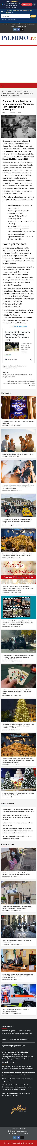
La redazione (6, 24)
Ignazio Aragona (19, 1046)
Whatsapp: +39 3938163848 (19, 26)
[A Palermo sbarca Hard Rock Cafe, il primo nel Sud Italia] (18, 407)
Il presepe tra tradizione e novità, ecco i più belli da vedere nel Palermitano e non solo (17, 554)
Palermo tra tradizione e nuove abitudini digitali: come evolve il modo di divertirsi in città (17, 691)
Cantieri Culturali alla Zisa (14, 366)
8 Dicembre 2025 (16, 797)
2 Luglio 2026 (15, 425)
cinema (15, 368)
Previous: (17, 374)
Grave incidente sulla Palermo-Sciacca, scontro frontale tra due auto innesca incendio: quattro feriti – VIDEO (18, 657)
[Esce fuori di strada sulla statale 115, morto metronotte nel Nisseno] (18, 995)
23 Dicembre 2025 (16, 592)
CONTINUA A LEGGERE (18, 326)
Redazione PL (7, 113)
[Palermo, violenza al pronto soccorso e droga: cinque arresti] (18, 926)
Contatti (13, 24)
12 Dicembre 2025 (16, 695)
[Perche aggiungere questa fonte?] (34, 4)
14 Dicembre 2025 (17, 661)
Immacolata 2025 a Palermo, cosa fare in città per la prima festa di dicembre (18, 794)
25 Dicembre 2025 (16, 557)
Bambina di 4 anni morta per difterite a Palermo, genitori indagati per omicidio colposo (16, 817)
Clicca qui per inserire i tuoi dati (8, 19)
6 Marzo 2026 (15, 490)
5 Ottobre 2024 (17, 113)
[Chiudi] (4, 4)
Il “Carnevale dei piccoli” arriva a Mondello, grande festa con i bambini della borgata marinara (17, 521)
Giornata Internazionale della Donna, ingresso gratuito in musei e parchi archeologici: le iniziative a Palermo (18, 486)
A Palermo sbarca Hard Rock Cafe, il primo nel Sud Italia (18, 422)
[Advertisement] (18, 64)
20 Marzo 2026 (12, 456)
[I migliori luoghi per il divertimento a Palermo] (18, 440)
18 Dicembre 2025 (16, 626)
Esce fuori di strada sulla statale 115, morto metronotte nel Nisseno (17, 837)
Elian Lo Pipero (7, 661)
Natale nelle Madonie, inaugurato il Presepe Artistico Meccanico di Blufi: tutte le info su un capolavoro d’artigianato (18, 760)
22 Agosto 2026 (15, 876)
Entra (33, 16)
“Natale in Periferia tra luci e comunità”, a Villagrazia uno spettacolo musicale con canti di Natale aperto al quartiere (18, 588)
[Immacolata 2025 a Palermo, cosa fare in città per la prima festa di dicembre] (18, 779)
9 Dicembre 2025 (16, 730)
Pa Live (5, 456)
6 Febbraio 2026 (16, 525)
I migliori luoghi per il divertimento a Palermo (18, 454)
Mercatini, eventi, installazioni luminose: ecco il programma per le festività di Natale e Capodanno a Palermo (18, 726)
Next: (19, 382)
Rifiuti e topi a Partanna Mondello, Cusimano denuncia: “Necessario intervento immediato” (18, 811)
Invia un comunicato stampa (26, 24)
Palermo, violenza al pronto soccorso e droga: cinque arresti (18, 824)
